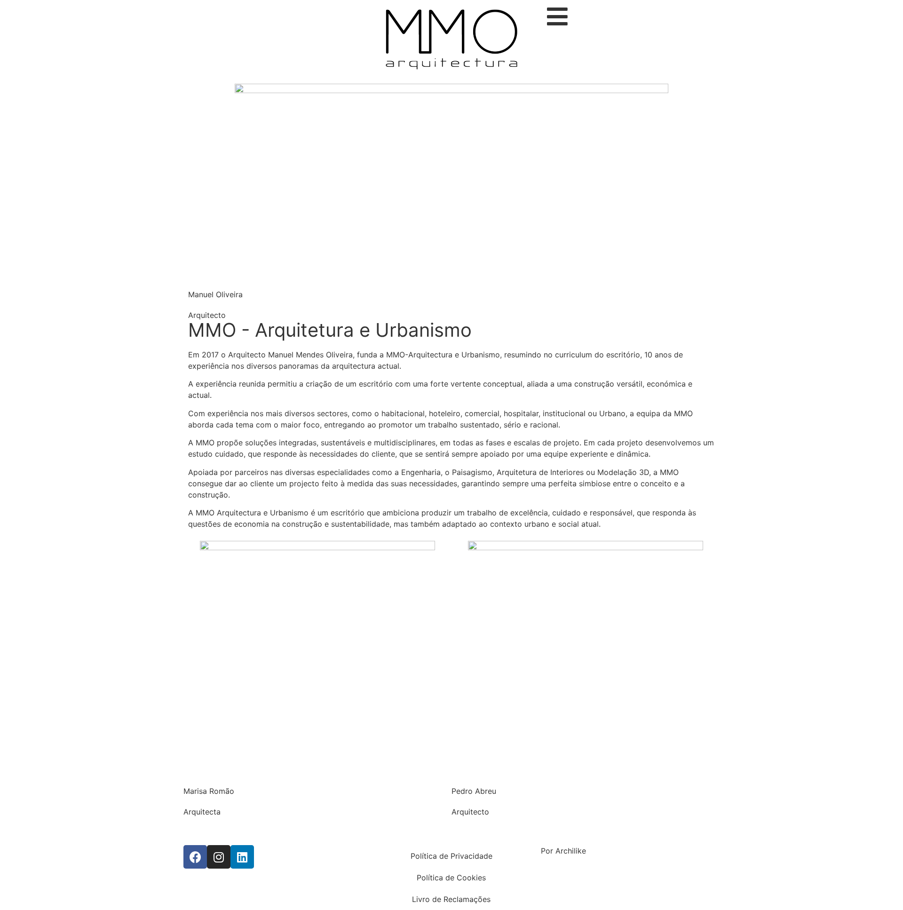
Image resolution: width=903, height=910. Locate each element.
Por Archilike (563, 850)
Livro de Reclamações (451, 899)
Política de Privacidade (451, 856)
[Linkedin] (242, 857)
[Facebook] (195, 857)
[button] (451, 831)
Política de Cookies (451, 877)
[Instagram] (218, 857)
